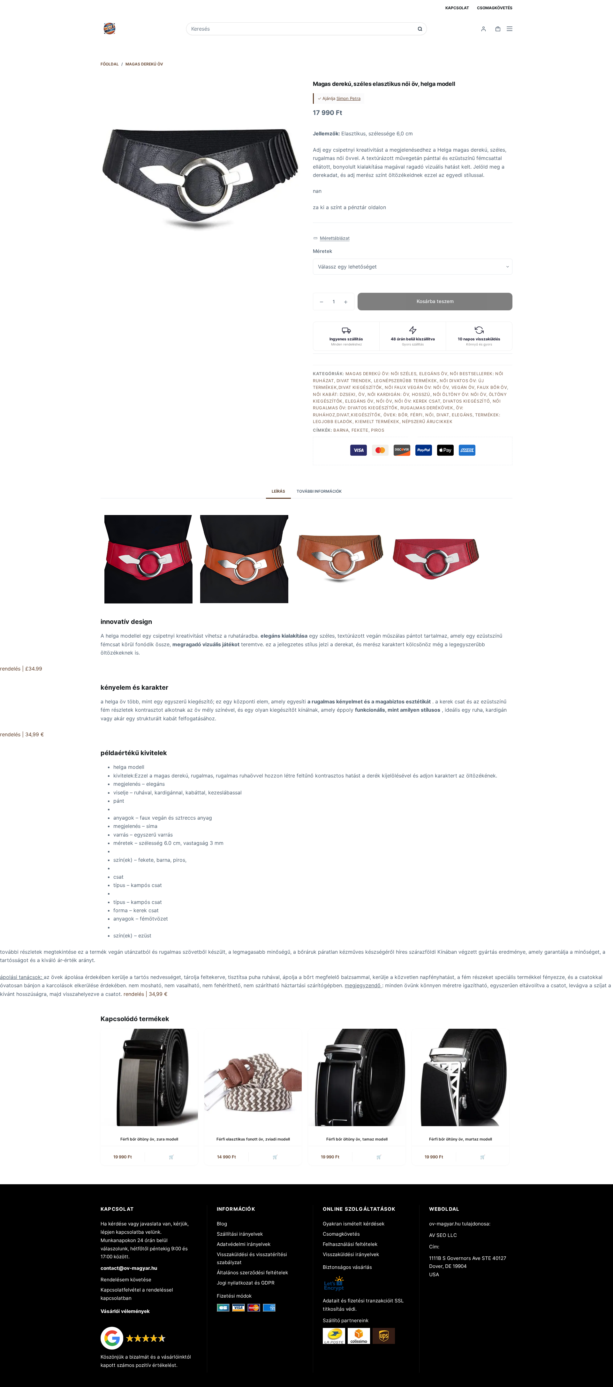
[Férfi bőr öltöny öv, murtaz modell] (460, 1077)
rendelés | (21, 668)
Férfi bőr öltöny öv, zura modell (149, 1139)
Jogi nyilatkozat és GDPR (246, 1283)
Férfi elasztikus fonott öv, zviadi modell (253, 1139)
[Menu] (509, 29)
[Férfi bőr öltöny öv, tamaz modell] (356, 1077)
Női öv (384, 401)
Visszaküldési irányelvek (351, 1254)
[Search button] (420, 29)
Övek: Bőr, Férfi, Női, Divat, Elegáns (428, 414)
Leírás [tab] (278, 491)
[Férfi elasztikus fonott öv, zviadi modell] (253, 1077)
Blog (222, 1224)
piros (377, 430)
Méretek (322, 251)
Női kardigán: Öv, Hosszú (398, 394)
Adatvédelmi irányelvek (243, 1244)
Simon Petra (348, 98)
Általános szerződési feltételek (252, 1273)
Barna (341, 430)
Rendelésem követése (126, 1280)
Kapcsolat (457, 7)
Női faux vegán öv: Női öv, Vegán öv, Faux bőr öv (446, 387)
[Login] (483, 29)
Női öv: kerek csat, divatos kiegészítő (442, 401)
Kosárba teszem (435, 301)
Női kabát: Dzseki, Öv (339, 394)
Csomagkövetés (494, 7)
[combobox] (302, 29)
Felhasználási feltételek (350, 1244)
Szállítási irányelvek (240, 1234)
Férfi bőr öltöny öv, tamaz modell (357, 1139)
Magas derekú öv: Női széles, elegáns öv (396, 373)
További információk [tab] (319, 491)
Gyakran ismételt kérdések (353, 1224)
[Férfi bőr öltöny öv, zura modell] (149, 1077)
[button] (331, 238)
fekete (360, 430)
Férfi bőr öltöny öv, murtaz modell (460, 1139)
